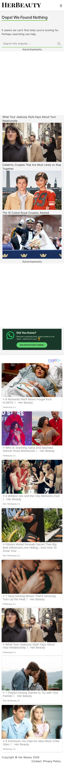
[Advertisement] (32, 83)
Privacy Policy (52, 761)
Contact (37, 761)
